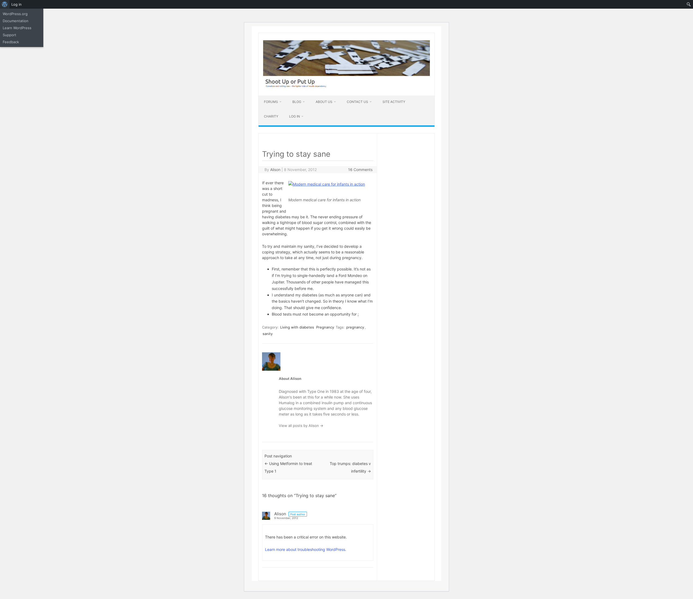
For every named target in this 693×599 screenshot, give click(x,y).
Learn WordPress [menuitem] (17, 28)
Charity (271, 116)
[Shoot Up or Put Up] (346, 86)
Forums (271, 102)
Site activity (394, 102)
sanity (268, 334)
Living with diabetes (297, 327)
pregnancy (355, 327)
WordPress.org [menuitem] (15, 14)
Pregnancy (325, 327)
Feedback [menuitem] (11, 42)
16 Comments (360, 169)
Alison (275, 169)
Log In (294, 116)
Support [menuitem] (9, 35)
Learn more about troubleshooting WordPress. (305, 549)
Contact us (357, 102)
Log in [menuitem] (16, 4)
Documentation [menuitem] (15, 21)
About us (324, 102)
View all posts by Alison (301, 425)
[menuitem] (4, 4)
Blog (296, 102)
